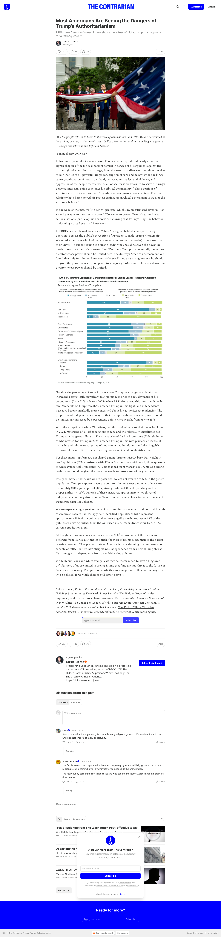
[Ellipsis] (163, 730)
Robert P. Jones (70, 42)
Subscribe (196, 6)
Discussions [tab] (78, 819)
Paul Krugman (75, 856)
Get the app (122, 933)
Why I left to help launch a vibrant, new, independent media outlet (90, 831)
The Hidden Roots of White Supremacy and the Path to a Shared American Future (105, 595)
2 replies (70, 751)
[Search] (177, 7)
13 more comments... (66, 804)
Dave (65, 730)
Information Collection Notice (109, 885)
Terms (33, 933)
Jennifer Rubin (75, 835)
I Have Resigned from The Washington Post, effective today (97, 827)
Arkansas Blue (69, 761)
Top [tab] (59, 819)
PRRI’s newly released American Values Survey (88, 231)
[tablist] (69, 702)
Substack (190, 933)
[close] (139, 836)
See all (62, 890)
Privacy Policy (133, 885)
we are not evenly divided (130, 479)
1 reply (69, 790)
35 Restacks (92, 633)
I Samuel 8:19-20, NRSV (72, 154)
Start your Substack (104, 933)
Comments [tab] (63, 702)
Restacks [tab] (75, 702)
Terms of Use (125, 882)
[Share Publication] (184, 7)
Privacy (26, 933)
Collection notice (44, 933)
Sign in (212, 6)
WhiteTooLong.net (143, 612)
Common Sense (94, 161)
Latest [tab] (67, 819)
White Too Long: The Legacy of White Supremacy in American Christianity (112, 603)
